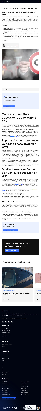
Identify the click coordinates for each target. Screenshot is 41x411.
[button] (38, 2)
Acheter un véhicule (6, 328)
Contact (3, 360)
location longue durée (14, 136)
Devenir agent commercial (7, 344)
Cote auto (4, 374)
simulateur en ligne (19, 184)
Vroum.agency (14, 408)
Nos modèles (4, 336)
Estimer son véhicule (6, 332)
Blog (3, 367)
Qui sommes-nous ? (6, 354)
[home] (6, 1)
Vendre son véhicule (6, 330)
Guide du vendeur (5, 358)
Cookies (20, 407)
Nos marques (4, 334)
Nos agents (4, 346)
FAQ (2, 370)
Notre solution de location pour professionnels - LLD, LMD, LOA (14, 318)
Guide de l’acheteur (5, 356)
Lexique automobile (6, 372)
